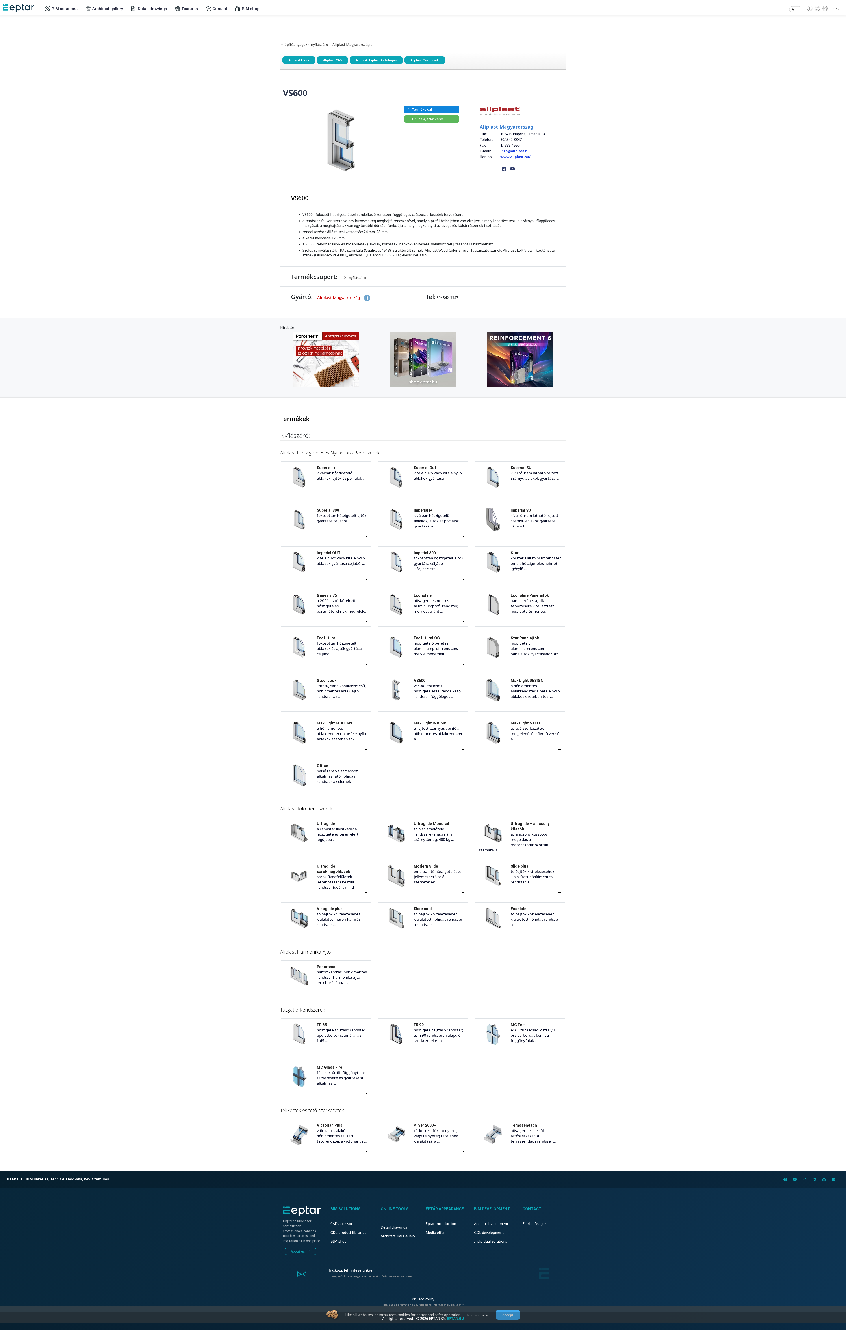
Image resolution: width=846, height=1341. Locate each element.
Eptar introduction (441, 1223)
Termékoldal (422, 109)
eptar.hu (13, 1179)
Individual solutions (490, 1241)
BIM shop (251, 9)
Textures (190, 9)
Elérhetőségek (535, 1223)
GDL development (489, 1232)
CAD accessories (343, 1223)
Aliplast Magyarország (351, 44)
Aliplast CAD (332, 60)
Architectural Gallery (398, 1236)
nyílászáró (319, 44)
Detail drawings (152, 9)
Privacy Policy (423, 1299)
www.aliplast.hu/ (515, 156)
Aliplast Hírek (299, 60)
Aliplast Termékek (424, 60)
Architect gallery (107, 9)
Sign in (795, 9)
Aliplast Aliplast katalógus (376, 60)
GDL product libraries (348, 1232)
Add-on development (491, 1223)
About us (298, 1251)
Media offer (435, 1232)
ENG (835, 9)
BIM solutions (65, 9)
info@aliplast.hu (515, 151)
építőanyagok (295, 44)
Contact (219, 9)
